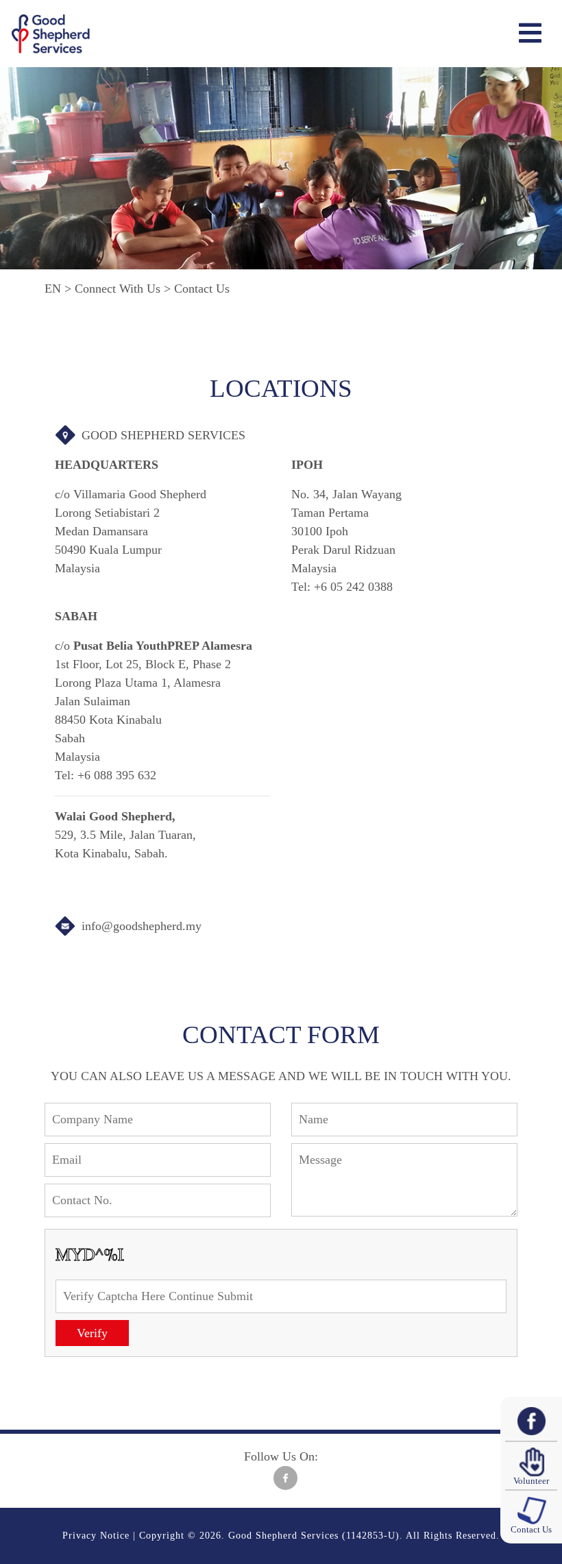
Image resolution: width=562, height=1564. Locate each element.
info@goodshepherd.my (141, 926)
